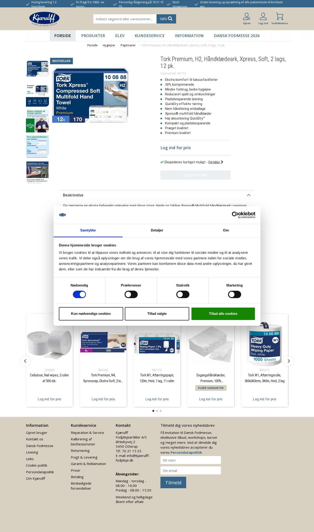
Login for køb (195, 175)
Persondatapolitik (40, 472)
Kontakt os (34, 439)
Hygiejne (109, 45)
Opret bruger (36, 432)
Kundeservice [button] (150, 35)
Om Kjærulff (35, 478)
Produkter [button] (93, 35)
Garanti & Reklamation (88, 463)
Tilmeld (173, 482)
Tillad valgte (157, 314)
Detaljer (214, 162)
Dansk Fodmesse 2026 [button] (237, 35)
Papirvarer (128, 45)
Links (30, 458)
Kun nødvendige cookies (91, 314)
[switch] (131, 294)
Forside (62, 35)
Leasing (32, 452)
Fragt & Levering (84, 457)
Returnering (80, 450)
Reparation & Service (87, 432)
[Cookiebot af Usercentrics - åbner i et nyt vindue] (235, 215)
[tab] (157, 195)
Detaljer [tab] (157, 230)
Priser (75, 470)
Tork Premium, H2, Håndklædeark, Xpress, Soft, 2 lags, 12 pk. (183, 45)
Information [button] (189, 35)
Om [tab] (226, 230)
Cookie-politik (36, 465)
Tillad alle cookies (223, 314)
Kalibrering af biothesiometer (83, 441)
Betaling (77, 476)
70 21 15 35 (131, 451)
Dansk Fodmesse (39, 445)
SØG (164, 18)
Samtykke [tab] (88, 230)
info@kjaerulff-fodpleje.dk (133, 457)
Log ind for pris (49, 399)
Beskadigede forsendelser (81, 485)
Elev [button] (120, 35)
